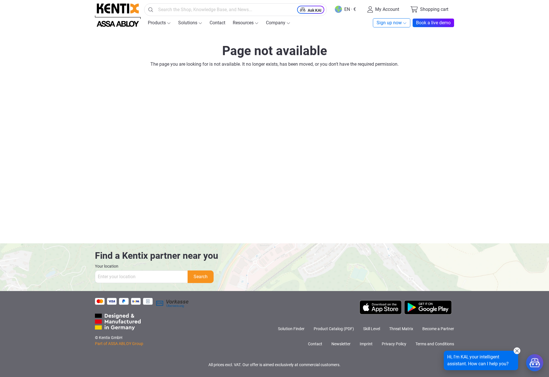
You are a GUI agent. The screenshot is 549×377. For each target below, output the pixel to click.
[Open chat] (534, 362)
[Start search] (151, 10)
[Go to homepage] (118, 15)
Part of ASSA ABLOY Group (119, 343)
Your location (106, 266)
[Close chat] (517, 350)
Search (201, 276)
